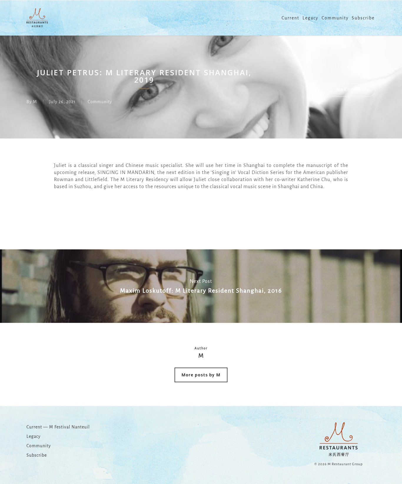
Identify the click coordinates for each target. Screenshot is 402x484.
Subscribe (36, 455)
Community (100, 101)
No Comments (352, 89)
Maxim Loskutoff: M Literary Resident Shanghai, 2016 (201, 286)
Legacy (33, 436)
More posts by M (201, 375)
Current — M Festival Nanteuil (58, 427)
